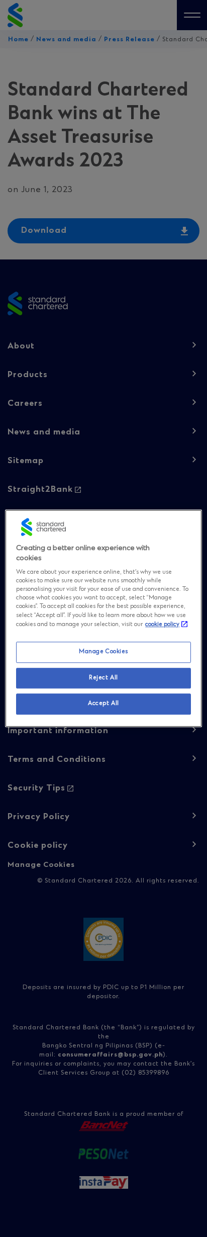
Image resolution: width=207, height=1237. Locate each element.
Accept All (103, 704)
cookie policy (162, 624)
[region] (103, 618)
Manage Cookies (103, 651)
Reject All (103, 677)
